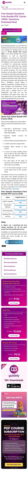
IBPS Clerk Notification (10, 262)
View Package (14, 303)
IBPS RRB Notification (10, 258)
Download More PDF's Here (11, 31)
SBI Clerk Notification (10, 274)
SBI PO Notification (9, 266)
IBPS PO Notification (10, 270)
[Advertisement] (12, 483)
